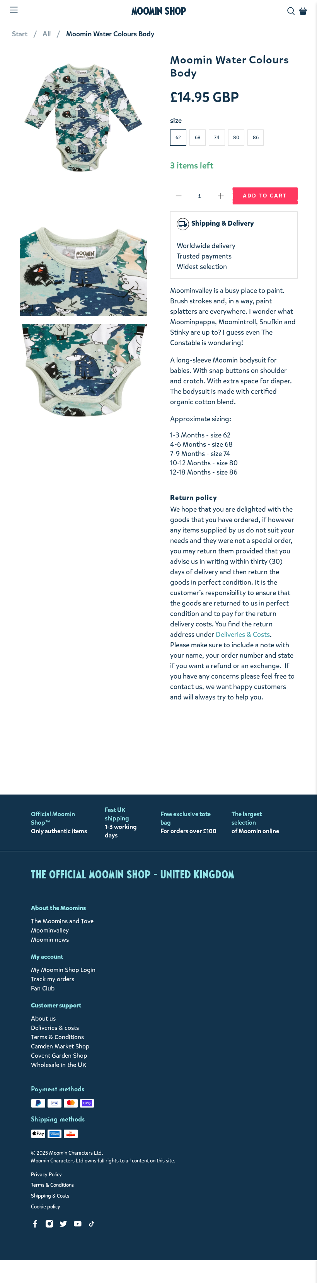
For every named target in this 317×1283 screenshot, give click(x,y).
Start (19, 34)
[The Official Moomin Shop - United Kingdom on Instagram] (49, 1226)
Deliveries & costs (55, 1028)
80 (236, 137)
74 (217, 137)
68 (198, 137)
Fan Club (43, 988)
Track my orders (52, 979)
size (176, 120)
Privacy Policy (46, 1174)
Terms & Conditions (57, 1037)
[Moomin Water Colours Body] (83, 117)
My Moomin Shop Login (63, 970)
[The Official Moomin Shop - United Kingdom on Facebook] (35, 1226)
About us (43, 1018)
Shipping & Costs (50, 1196)
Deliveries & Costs (243, 634)
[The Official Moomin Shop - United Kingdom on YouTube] (77, 1226)
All (47, 34)
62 (178, 137)
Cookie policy (45, 1206)
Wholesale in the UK (58, 1065)
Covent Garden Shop (59, 1056)
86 (256, 137)
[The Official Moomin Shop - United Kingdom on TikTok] (91, 1226)
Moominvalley (50, 930)
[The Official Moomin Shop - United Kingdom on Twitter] (63, 1226)
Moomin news (50, 940)
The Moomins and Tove (62, 921)
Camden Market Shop (60, 1046)
